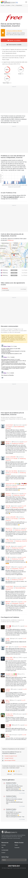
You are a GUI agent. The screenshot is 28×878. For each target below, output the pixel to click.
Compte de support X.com (10, 756)
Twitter (16, 845)
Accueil (2, 5)
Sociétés (8, 5)
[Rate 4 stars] (16, 771)
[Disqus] (14, 361)
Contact (3, 852)
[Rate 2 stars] (11, 771)
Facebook (17, 847)
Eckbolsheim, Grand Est (18, 568)
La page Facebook (8, 758)
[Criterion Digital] (14, 865)
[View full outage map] (14, 255)
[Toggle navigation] (26, 2)
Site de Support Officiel (9, 760)
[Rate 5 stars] (19, 771)
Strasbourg (10, 240)
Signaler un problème (14, 40)
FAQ (2, 847)
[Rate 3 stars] (14, 771)
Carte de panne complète (14, 44)
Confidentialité (4, 850)
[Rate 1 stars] (9, 771)
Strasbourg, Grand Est (17, 443)
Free (13, 5)
